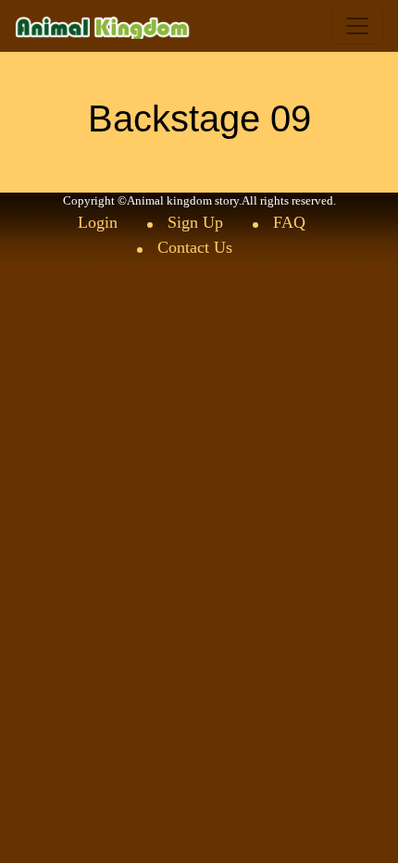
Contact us (194, 247)
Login (98, 222)
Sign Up (195, 222)
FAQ (289, 222)
